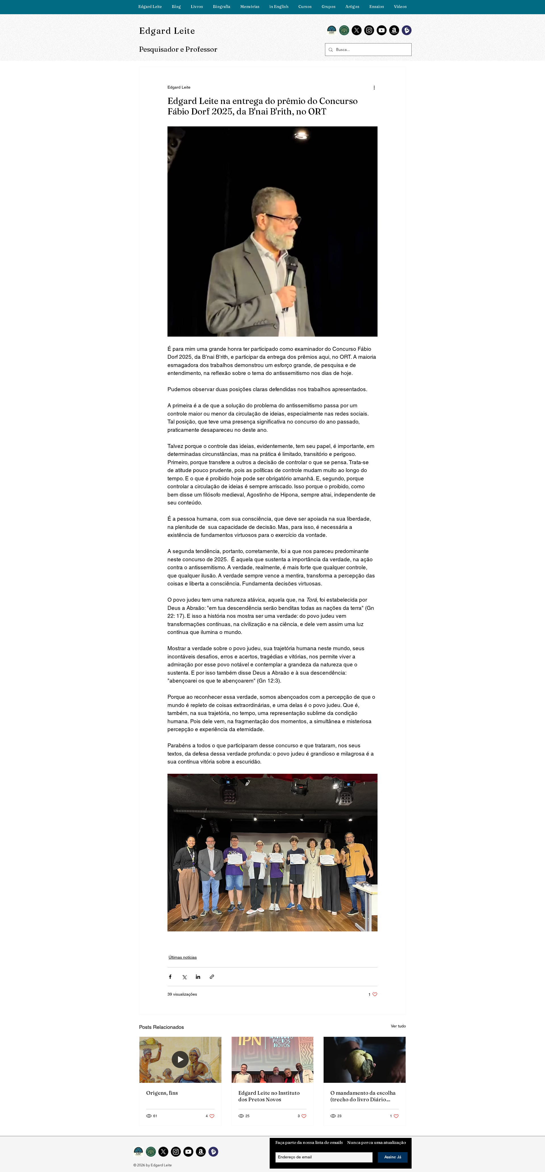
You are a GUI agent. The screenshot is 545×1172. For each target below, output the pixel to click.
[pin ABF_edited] (332, 30)
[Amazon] (394, 30)
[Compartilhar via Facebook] (170, 976)
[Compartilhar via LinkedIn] (198, 976)
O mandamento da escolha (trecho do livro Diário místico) (363, 1096)
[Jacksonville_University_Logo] (344, 30)
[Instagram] (369, 30)
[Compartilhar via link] (212, 976)
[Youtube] (382, 30)
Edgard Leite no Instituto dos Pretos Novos (269, 1096)
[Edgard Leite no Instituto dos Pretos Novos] (273, 1060)
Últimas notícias (183, 957)
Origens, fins (162, 1093)
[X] (357, 30)
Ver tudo (398, 1026)
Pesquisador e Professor (178, 49)
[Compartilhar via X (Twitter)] (184, 976)
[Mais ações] (374, 87)
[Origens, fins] (180, 1060)
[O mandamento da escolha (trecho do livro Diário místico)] (365, 1060)
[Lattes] (407, 30)
